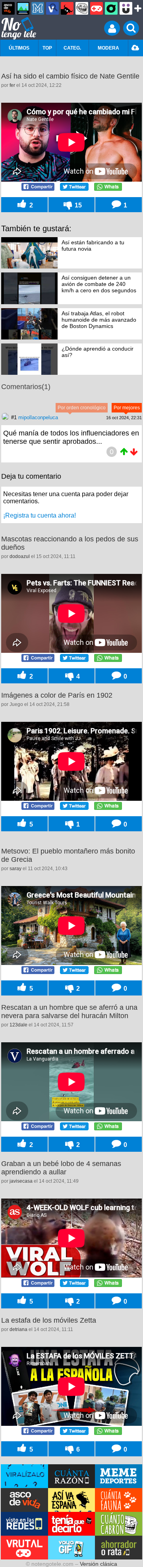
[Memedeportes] (37, 8)
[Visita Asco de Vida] (24, 1500)
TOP (47, 48)
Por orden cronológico (82, 407)
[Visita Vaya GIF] (71, 1547)
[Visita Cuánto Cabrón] (118, 1524)
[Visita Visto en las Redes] (24, 1524)
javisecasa (21, 1181)
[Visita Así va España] (71, 1500)
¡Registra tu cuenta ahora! (39, 515)
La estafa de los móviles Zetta (48, 1320)
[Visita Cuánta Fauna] (118, 1500)
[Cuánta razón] (23, 8)
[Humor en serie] (126, 8)
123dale (18, 1025)
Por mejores (127, 407)
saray (15, 868)
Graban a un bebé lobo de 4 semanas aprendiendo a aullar (61, 1168)
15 (77, 205)
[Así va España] (67, 8)
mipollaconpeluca (38, 417)
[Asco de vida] (8, 8)
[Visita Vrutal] (24, 1547)
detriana (18, 1329)
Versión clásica (98, 1564)
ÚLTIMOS (19, 48)
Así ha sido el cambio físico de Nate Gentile (70, 76)
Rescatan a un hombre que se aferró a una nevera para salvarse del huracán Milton (69, 1011)
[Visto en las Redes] (52, 8)
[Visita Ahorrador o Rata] (118, 1547)
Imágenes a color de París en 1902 (56, 695)
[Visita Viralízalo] (24, 1476)
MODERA (108, 48)
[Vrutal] (96, 8)
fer (12, 85)
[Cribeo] (111, 8)
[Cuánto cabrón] (81, 8)
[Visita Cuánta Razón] (71, 1476)
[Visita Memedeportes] (118, 1476)
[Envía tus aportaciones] (135, 48)
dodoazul (20, 556)
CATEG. (72, 48)
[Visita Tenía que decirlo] (71, 1524)
